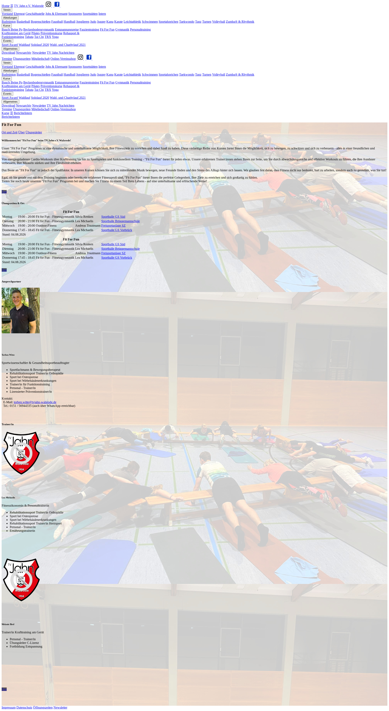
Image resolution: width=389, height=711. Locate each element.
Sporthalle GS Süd (113, 216)
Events (7, 40)
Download (8, 52)
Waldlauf (24, 44)
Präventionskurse (51, 33)
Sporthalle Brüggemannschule (120, 221)
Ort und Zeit (9, 132)
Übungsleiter (34, 132)
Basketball (23, 21)
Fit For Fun (107, 29)
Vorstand (7, 13)
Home (6, 6)
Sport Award (10, 44)
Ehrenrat (19, 13)
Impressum (9, 707)
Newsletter (39, 52)
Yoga (55, 37)
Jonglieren (82, 21)
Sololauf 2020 (40, 44)
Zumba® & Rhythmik (240, 21)
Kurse (6, 25)
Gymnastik (122, 29)
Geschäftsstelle (35, 13)
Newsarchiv (23, 52)
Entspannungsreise (67, 29)
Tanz (198, 21)
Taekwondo (186, 21)
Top (4, 191)
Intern (102, 13)
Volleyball (218, 21)
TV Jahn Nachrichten (60, 52)
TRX (48, 37)
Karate (118, 21)
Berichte (19, 113)
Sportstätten (90, 13)
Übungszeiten (22, 58)
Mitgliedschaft (40, 58)
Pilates (35, 33)
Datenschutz (24, 707)
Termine (7, 58)
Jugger (101, 21)
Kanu (109, 21)
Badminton (9, 21)
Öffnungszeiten (43, 707)
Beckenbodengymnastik (38, 29)
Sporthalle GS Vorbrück (116, 230)
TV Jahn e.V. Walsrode (29, 6)
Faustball (57, 21)
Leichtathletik (132, 21)
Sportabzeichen (168, 21)
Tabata (29, 37)
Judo (93, 21)
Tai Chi (39, 37)
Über (21, 132)
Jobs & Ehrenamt (56, 13)
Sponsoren (75, 13)
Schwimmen (150, 21)
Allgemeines (10, 48)
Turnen (206, 21)
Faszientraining (89, 29)
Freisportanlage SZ (113, 225)
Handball (69, 21)
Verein (7, 9)
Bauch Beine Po (12, 29)
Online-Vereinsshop (63, 58)
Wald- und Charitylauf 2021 (68, 44)
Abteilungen (10, 17)
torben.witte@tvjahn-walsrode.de (35, 402)
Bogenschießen (40, 21)
